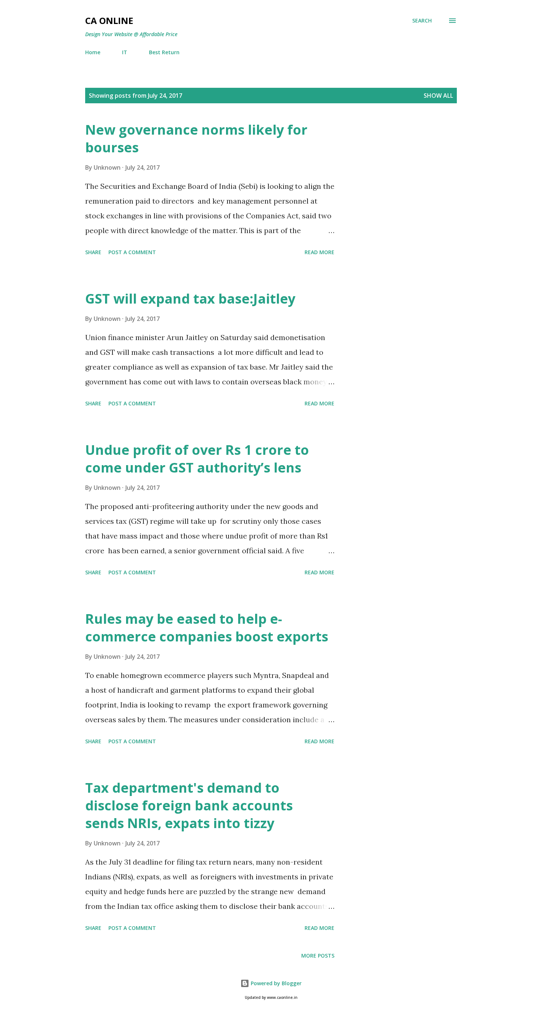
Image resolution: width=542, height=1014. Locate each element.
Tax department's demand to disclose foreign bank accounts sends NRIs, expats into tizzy (189, 805)
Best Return (164, 52)
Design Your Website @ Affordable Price (131, 34)
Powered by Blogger (275, 983)
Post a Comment (132, 252)
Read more (319, 252)
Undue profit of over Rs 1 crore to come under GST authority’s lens (197, 459)
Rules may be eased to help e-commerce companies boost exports (206, 628)
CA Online (109, 20)
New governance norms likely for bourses (196, 138)
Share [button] (93, 252)
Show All (438, 95)
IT (124, 52)
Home (92, 52)
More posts (317, 955)
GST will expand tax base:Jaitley (190, 299)
